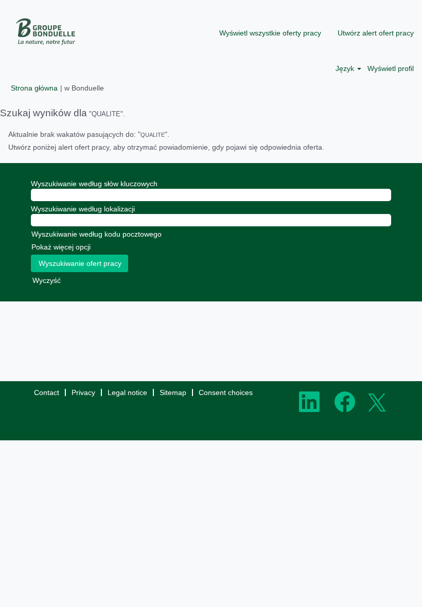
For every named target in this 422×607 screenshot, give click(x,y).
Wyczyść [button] (46, 280)
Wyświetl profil (390, 68)
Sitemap (173, 392)
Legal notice (127, 392)
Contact (46, 392)
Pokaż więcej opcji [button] (61, 247)
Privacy (83, 392)
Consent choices (226, 392)
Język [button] (346, 68)
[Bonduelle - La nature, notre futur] (46, 31)
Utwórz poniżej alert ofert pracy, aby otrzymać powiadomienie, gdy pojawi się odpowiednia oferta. (166, 147)
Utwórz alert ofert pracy (376, 33)
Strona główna (34, 88)
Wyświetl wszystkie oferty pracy (270, 33)
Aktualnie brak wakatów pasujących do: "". (88, 134)
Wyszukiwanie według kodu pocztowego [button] (96, 234)
